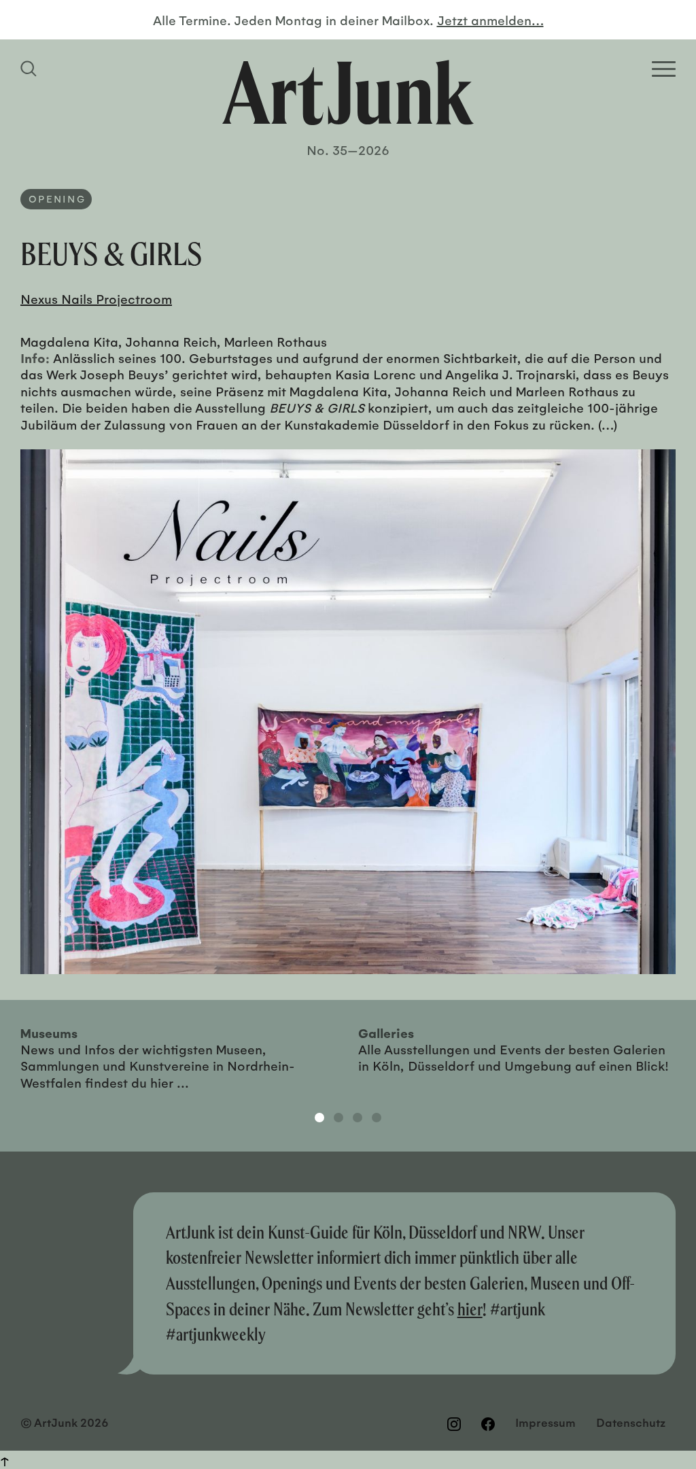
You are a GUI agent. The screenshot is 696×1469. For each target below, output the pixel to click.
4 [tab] (376, 1117)
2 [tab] (338, 1117)
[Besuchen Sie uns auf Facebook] (488, 1424)
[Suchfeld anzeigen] (30, 68)
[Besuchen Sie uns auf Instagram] (454, 1424)
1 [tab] (319, 1117)
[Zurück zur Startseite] (348, 92)
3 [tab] (357, 1117)
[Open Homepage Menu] (664, 69)
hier (470, 1309)
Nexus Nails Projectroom (96, 298)
